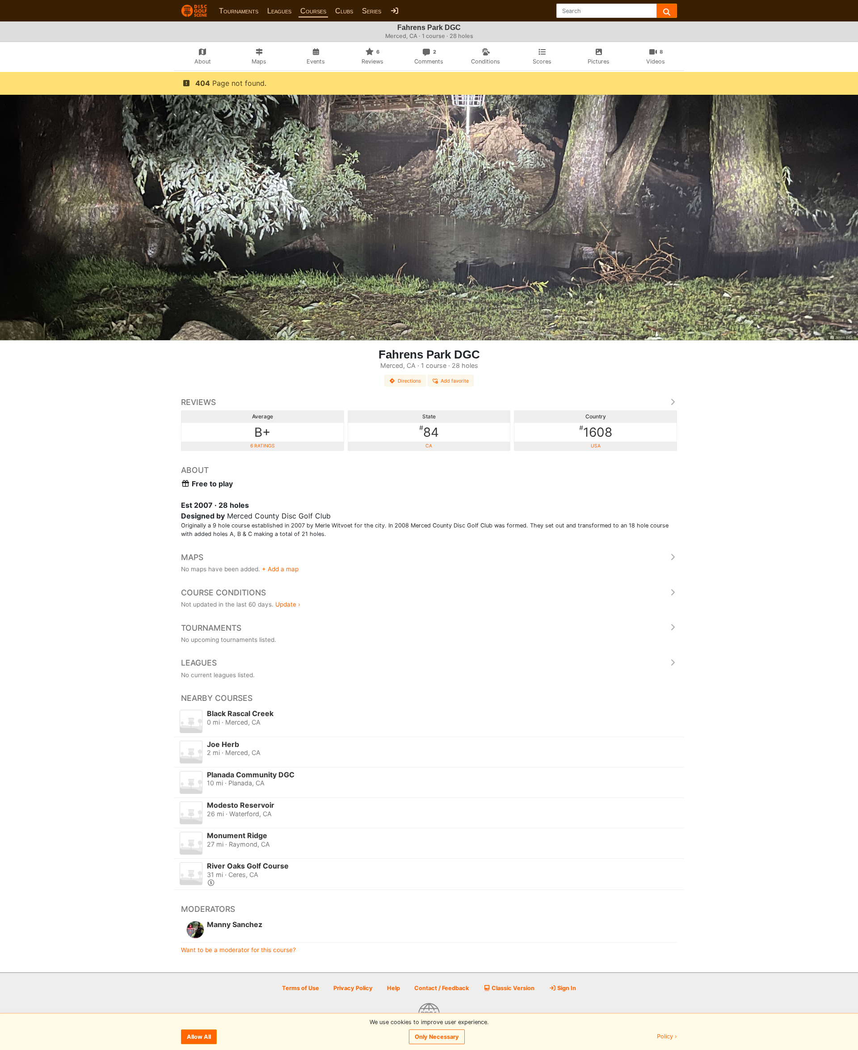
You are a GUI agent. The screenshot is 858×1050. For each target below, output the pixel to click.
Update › (287, 604)
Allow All (199, 1036)
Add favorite (455, 381)
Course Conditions (223, 592)
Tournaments (238, 11)
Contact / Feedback (441, 988)
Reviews (198, 402)
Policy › (667, 1037)
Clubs (344, 11)
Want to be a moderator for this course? (238, 949)
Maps (192, 557)
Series (371, 11)
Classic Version (512, 988)
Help (393, 988)
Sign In (566, 988)
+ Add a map (280, 569)
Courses (313, 11)
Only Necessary (437, 1036)
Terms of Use (300, 988)
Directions (409, 381)
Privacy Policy (353, 988)
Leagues (279, 11)
